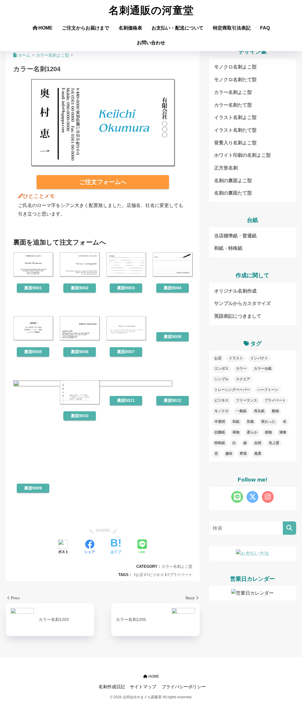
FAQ (265, 27)
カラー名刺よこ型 (177, 566)
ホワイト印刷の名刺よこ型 (242, 155)
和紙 (235, 422)
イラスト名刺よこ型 (235, 117)
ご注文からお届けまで (85, 27)
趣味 (228, 453)
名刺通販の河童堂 (151, 10)
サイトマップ (143, 686)
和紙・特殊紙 (228, 248)
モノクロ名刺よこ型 (235, 66)
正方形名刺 (226, 167)
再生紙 (259, 411)
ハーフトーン (267, 390)
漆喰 (282, 432)
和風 (250, 422)
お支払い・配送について (177, 27)
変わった (268, 422)
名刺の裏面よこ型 (233, 180)
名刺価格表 (130, 27)
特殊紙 (219, 443)
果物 (235, 432)
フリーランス (246, 400)
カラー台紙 (263, 368)
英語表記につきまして (237, 316)
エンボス (221, 368)
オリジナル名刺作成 (235, 290)
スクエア (243, 379)
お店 (139, 574)
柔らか (252, 432)
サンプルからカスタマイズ (242, 303)
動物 (275, 411)
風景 (257, 453)
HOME (45, 27)
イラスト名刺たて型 (235, 130)
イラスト (236, 358)
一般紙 (241, 411)
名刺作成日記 (112, 686)
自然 (257, 443)
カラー (241, 368)
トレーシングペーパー (232, 390)
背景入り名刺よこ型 (235, 142)
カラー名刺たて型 (233, 104)
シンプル (221, 379)
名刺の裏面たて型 (233, 192)
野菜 (243, 453)
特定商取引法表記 (232, 27)
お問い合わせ (151, 42)
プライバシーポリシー (184, 686)
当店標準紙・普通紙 (235, 235)
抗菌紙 (219, 432)
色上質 (274, 443)
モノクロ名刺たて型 (235, 79)
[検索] (289, 528)
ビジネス (156, 574)
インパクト (259, 358)
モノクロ (221, 411)
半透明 (219, 422)
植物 (268, 432)
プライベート (180, 574)
